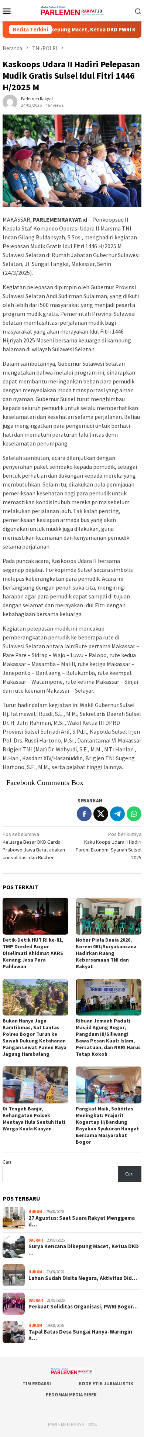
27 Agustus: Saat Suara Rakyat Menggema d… (81, 1221)
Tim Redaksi (37, 1383)
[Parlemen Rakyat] (72, 10)
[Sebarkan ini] (84, 813)
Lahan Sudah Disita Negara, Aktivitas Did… (82, 1278)
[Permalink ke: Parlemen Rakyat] (10, 101)
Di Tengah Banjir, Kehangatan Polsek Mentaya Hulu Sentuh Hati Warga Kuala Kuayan (34, 1118)
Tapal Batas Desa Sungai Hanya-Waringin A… (80, 1335)
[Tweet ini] (100, 813)
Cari (7, 1161)
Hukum (35, 1211)
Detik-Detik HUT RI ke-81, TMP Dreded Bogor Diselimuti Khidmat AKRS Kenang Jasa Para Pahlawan (33, 953)
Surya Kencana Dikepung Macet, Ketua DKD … (83, 1249)
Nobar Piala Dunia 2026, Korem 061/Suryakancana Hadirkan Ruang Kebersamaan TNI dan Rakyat (106, 953)
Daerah (35, 1240)
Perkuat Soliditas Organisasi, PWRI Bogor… (83, 1306)
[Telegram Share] (117, 813)
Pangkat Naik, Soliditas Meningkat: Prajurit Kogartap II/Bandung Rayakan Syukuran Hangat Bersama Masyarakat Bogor (107, 1125)
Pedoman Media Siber (71, 1395)
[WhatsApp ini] (134, 813)
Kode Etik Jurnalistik (106, 1383)
